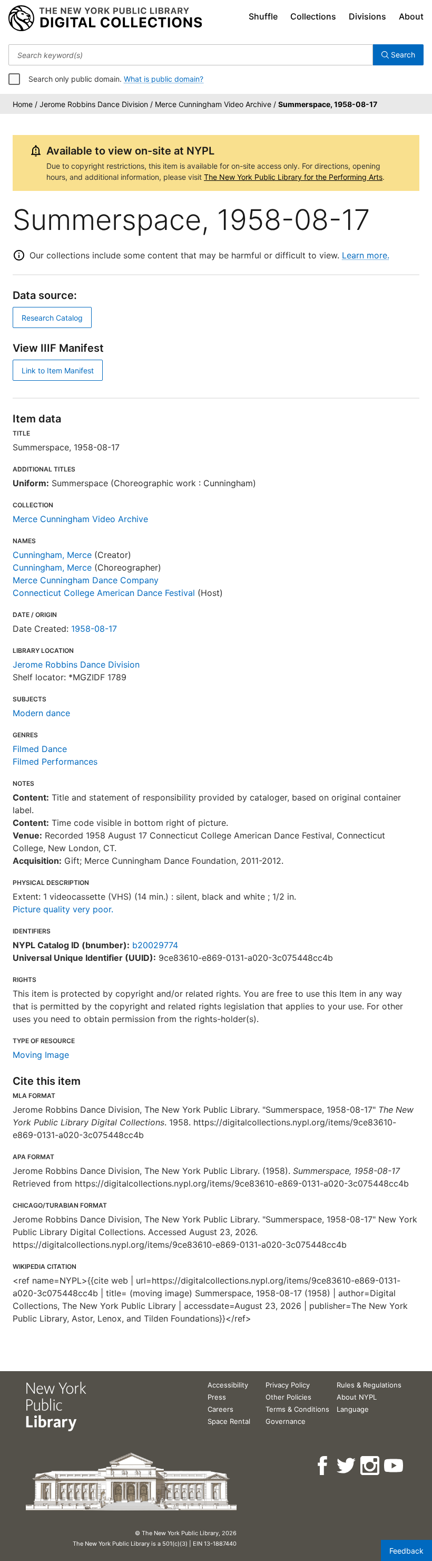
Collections (313, 16)
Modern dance (41, 713)
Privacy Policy (288, 1385)
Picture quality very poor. (63, 909)
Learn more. (365, 255)
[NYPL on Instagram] (370, 1466)
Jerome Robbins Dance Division (76, 664)
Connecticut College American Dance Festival (104, 592)
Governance (286, 1421)
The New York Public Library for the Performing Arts (293, 176)
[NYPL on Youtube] (394, 1466)
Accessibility (228, 1385)
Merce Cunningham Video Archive (80, 519)
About (411, 16)
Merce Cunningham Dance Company (86, 580)
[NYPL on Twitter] (347, 1466)
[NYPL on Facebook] (323, 1466)
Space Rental (229, 1421)
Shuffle (263, 16)
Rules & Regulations (369, 1385)
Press (217, 1397)
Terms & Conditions (297, 1409)
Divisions (367, 16)
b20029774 (155, 945)
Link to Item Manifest (58, 370)
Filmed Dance (40, 749)
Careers (220, 1409)
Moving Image (41, 1054)
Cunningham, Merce (52, 555)
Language (353, 1409)
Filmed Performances (55, 761)
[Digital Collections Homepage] (105, 18)
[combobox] (190, 54)
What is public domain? (163, 78)
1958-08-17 (94, 628)
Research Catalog (52, 317)
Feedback (406, 1550)
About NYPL (357, 1397)
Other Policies (288, 1397)
